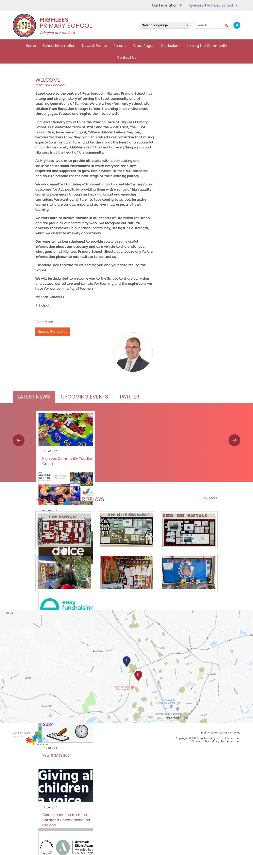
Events (84, 396)
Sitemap (235, 732)
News (34, 396)
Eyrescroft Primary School (211, 5)
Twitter (129, 396)
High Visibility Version (214, 732)
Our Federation (164, 5)
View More (209, 498)
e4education (232, 741)
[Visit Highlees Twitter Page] (236, 25)
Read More (44, 322)
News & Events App (52, 332)
